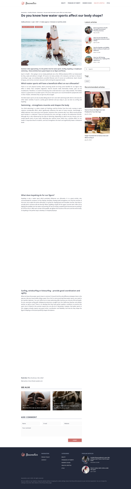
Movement (39, 27)
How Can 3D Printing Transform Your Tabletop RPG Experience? (101, 59)
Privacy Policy (45, 457)
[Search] (86, 69)
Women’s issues (87, 3)
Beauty (63, 3)
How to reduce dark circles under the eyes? (100, 468)
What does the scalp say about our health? (35, 408)
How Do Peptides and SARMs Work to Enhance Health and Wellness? (101, 49)
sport (87, 81)
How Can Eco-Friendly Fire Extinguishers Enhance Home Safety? (101, 39)
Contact (43, 460)
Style (108, 3)
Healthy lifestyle (99, 3)
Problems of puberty (74, 3)
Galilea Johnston (26, 22)
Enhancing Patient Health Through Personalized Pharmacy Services (100, 29)
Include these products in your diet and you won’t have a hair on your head (100, 459)
